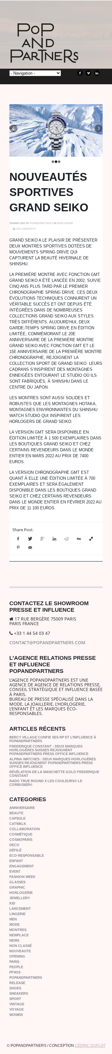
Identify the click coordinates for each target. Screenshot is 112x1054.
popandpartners (25, 977)
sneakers (18, 993)
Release (17, 983)
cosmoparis (20, 839)
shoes (15, 988)
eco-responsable (26, 855)
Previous (14, 129)
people (16, 967)
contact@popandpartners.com (47, 642)
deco (14, 845)
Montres (17, 930)
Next (98, 129)
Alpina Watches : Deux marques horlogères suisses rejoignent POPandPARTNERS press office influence (52, 762)
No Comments (25, 229)
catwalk (17, 824)
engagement (21, 866)
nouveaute (20, 951)
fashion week (22, 877)
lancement (20, 908)
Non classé (20, 946)
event (15, 871)
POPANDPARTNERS (41, 223)
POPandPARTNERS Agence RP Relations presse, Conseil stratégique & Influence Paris (56, 53)
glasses (17, 882)
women (16, 1015)
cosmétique (20, 834)
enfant (16, 861)
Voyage (16, 1009)
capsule (17, 818)
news (14, 940)
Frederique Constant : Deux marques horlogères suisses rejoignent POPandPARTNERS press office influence (48, 750)
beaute (16, 813)
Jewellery (19, 898)
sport (15, 999)
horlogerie (65, 223)
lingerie (17, 914)
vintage (16, 1004)
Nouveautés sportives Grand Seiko (48, 192)
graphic (17, 887)
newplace (19, 935)
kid (12, 903)
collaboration (24, 829)
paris (14, 961)
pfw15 (15, 972)
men (13, 919)
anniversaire (22, 808)
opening (17, 956)
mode (14, 924)
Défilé (15, 850)
